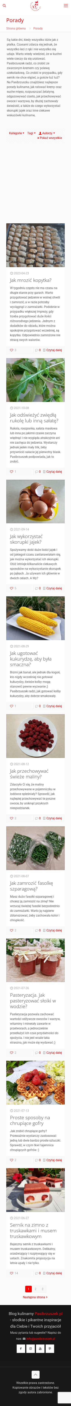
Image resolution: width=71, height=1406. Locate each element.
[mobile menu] (66, 5)
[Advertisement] (35, 186)
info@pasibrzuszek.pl (40, 1338)
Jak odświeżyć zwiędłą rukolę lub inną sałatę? (34, 418)
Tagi (30, 133)
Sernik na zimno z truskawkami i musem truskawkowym (33, 1230)
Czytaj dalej (54, 350)
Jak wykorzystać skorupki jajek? (26, 539)
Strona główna (16, 28)
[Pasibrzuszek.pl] (35, 5)
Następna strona (34, 1297)
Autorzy (47, 133)
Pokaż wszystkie (51, 138)
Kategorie (15, 133)
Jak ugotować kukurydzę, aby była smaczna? (30, 659)
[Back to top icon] (36, 1375)
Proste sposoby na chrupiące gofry (30, 1120)
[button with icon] (21, 1348)
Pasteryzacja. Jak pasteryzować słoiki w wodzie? (33, 1000)
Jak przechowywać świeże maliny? (29, 774)
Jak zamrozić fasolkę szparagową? (31, 886)
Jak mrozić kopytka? (30, 280)
